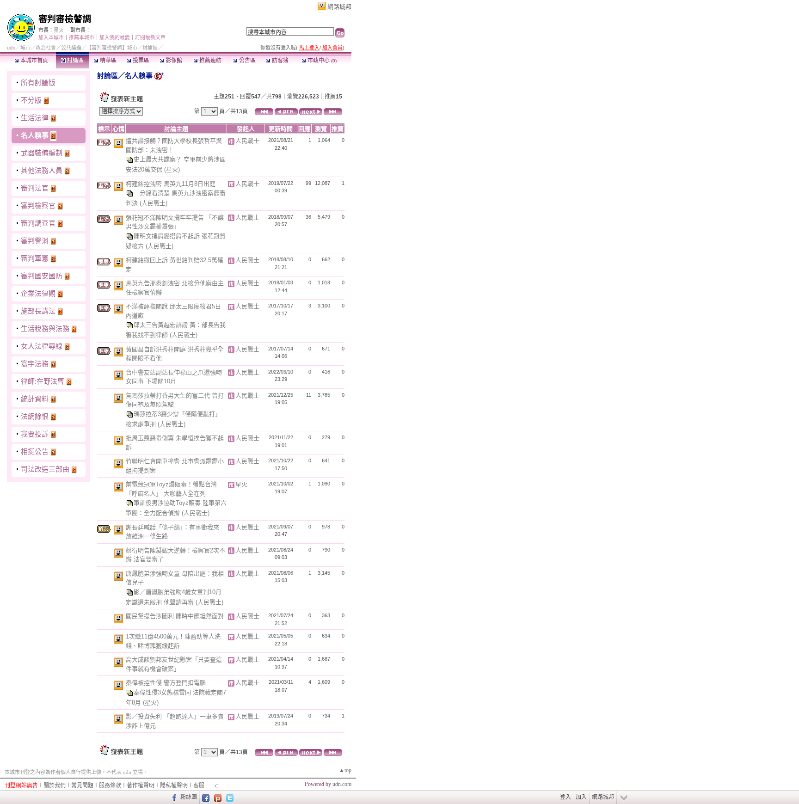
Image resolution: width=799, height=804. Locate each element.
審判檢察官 (38, 205)
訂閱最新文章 (150, 37)
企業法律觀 (38, 293)
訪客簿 (279, 60)
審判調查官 (38, 223)
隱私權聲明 (174, 785)
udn (11, 47)
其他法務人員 (41, 170)
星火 (59, 30)
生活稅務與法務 (45, 328)
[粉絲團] (173, 797)
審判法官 (35, 188)
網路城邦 (339, 6)
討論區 (75, 60)
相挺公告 (35, 451)
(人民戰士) (153, 203)
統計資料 (35, 399)
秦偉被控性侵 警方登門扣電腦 (166, 682)
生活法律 (35, 118)
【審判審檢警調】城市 (111, 47)
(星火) (172, 169)
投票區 (140, 60)
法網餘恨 (35, 416)
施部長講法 (38, 311)
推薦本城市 (81, 37)
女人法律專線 (41, 346)
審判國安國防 (41, 276)
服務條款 (110, 785)
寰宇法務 (35, 364)
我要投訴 (35, 434)
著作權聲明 (140, 785)
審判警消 (35, 241)
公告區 (247, 60)
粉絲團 (188, 797)
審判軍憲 (35, 258)
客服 (198, 785)
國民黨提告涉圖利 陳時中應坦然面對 (175, 616)
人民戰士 (247, 140)
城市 (25, 47)
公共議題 (71, 47)
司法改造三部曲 (45, 469)
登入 (565, 797)
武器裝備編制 (41, 153)
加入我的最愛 (114, 37)
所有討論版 (38, 82)
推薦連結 (209, 60)
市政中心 (321, 60)
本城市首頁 (33, 60)
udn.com (341, 784)
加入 (581, 797)
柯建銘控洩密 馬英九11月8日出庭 (170, 183)
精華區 (107, 60)
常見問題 (82, 785)
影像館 (173, 60)
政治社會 (46, 47)
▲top (345, 770)
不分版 (31, 100)
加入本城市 (51, 37)
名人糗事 (35, 135)
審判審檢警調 (64, 19)
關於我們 (54, 785)
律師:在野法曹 (42, 381)
